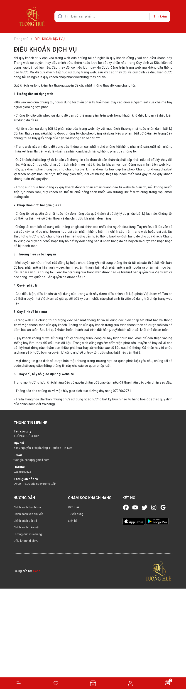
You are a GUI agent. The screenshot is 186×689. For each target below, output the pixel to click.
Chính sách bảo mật (26, 527)
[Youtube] (135, 507)
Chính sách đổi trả (25, 520)
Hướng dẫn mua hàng (28, 534)
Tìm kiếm (160, 16)
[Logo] (158, 570)
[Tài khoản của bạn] (130, 683)
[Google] (163, 507)
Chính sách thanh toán (28, 507)
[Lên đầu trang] (180, 669)
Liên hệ (72, 520)
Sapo (36, 571)
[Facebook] (125, 507)
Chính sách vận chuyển (28, 514)
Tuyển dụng (75, 514)
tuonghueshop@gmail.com (31, 460)
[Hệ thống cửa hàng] (93, 683)
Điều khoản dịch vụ (26, 540)
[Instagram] (153, 507)
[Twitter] (144, 507)
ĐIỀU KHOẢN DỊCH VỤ (45, 49)
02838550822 (22, 471)
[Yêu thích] (55, 683)
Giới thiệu (74, 507)
